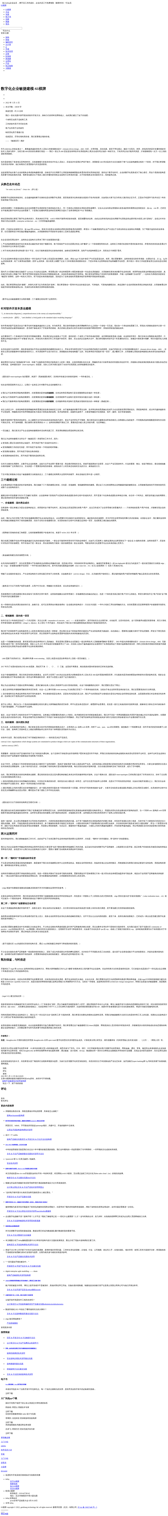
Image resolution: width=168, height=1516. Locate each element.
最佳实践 (17, 1139)
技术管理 (9, 51)
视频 (7, 22)
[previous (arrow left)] (2, 1512)
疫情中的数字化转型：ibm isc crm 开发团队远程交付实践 (21, 1168)
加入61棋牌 (14, 1486)
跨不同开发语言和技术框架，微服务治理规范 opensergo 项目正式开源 (24, 1120)
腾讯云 (28, 1343)
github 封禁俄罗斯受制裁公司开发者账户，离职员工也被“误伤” (23, 1280)
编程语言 (9, 42)
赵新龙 (3, 1463)
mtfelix (3, 1446)
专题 (7, 14)
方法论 (43, 1139)
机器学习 (34, 1343)
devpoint (4, 1471)
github (29, 1290)
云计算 (8, 45)
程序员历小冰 (6, 1450)
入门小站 (4, 1442)
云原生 (8, 61)
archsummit (15, 1115)
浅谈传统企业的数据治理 (12, 1226)
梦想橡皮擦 (5, 1438)
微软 (34, 1290)
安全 (9, 1163)
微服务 (48, 1211)
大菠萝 (3, 1467)
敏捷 (11, 1081)
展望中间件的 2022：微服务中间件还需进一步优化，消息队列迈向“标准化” (26, 1202)
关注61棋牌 (14, 1489)
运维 (7, 54)
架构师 (23, 1081)
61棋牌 (3, 5)
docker (50, 1304)
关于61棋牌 (14, 1481)
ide (54, 1304)
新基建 (8, 59)
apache (39, 1211)
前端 (7, 40)
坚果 (3, 1454)
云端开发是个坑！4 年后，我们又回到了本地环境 (19, 1295)
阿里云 (41, 1187)
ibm (28, 1178)
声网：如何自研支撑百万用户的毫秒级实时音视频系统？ (21, 1348)
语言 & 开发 (26, 1139)
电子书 (8, 17)
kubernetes (59, 1304)
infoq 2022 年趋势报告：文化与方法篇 (16, 1144)
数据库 (23, 1314)
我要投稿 (13, 1484)
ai (6, 47)
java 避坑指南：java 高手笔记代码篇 (15, 1384)
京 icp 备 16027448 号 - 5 (87, 1507)
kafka (44, 1211)
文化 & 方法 (36, 1139)
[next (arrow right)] (4, 1512)
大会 (7, 12)
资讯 (7, 24)
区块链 (8, 56)
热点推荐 (9, 66)
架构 (7, 37)
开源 (7, 49)
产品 (7, 63)
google (38, 1290)
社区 (27, 1211)
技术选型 (17, 1081)
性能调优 (14, 1353)
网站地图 (4, 1514)
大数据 (8, 68)
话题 (7, 19)
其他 (33, 1221)
